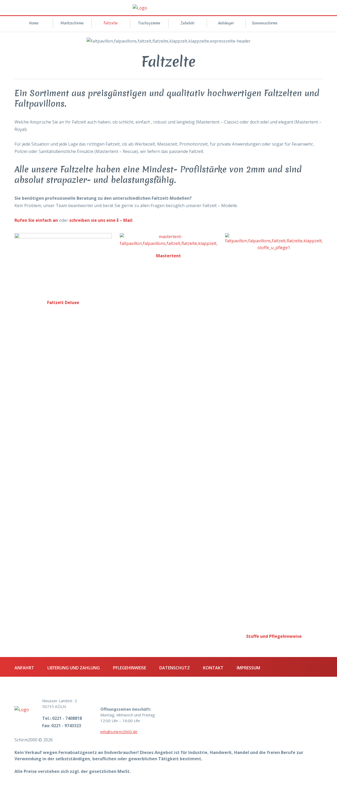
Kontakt (213, 668)
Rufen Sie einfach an (36, 220)
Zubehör (188, 23)
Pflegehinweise (129, 668)
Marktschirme (72, 23)
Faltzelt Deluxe (63, 302)
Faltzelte (110, 23)
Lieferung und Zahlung (73, 668)
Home (33, 23)
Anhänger (226, 23)
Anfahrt (24, 668)
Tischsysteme (149, 23)
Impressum (248, 668)
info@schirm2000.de (118, 731)
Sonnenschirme (264, 23)
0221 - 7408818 (67, 718)
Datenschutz (174, 668)
